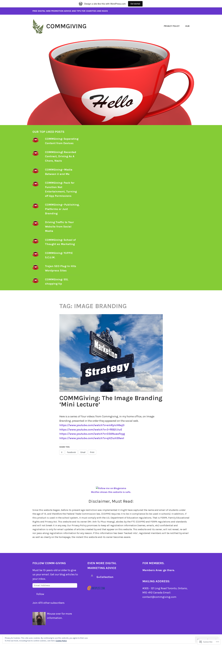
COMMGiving (66, 26)
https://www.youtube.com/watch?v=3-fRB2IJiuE (90, 429)
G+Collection (105, 577)
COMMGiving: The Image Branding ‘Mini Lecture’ (110, 401)
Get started (135, 4)
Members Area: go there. (158, 570)
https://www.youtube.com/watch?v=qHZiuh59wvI (91, 438)
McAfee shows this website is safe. (111, 492)
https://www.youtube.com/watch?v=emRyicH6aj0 (91, 425)
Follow (40, 594)
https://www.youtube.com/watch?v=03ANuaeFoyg (92, 433)
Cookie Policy (61, 641)
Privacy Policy (172, 26)
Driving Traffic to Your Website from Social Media (59, 227)
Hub (187, 26)
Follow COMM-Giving (49, 563)
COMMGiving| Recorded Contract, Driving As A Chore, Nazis (60, 156)
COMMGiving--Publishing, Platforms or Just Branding (62, 209)
